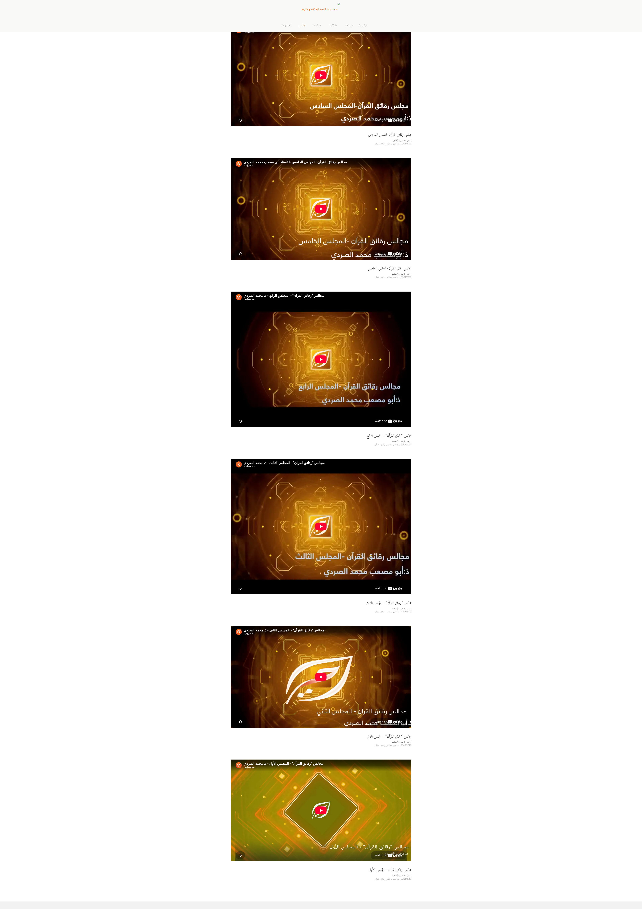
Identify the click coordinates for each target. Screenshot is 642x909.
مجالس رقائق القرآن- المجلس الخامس (389, 268)
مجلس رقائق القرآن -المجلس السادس (389, 135)
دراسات (316, 25)
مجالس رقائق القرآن (383, 144)
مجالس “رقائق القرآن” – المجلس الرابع (389, 435)
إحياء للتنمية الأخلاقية (400, 140)
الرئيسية (363, 25)
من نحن (349, 25)
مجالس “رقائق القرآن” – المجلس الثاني (389, 736)
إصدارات (286, 25)
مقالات (333, 25)
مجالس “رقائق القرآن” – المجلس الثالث (388, 603)
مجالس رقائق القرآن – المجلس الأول (390, 870)
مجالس (302, 25)
